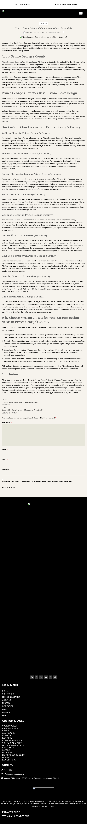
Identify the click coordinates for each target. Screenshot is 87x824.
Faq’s (4, 715)
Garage (6, 750)
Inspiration (7, 706)
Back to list (6, 405)
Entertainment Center (13, 745)
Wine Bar (6, 735)
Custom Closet (9, 726)
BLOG (4, 709)
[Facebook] (32, 677)
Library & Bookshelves (13, 755)
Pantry (5, 757)
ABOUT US (6, 700)
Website (5, 469)
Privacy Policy (11, 812)
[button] (81, 13)
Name (5, 450)
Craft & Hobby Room (12, 740)
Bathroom (7, 738)
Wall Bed (6, 731)
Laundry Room (9, 760)
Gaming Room (9, 733)
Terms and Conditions (15, 816)
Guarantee (7, 712)
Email (5, 459)
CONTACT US (8, 694)
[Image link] (43, 588)
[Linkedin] (50, 677)
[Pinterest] (55, 677)
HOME (4, 691)
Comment (7, 423)
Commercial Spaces (12, 743)
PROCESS (6, 703)
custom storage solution (64, 388)
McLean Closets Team (35, 32)
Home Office (8, 748)
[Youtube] (46, 677)
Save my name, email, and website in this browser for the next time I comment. (37, 482)
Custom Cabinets (10, 728)
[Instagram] (36, 677)
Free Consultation (11, 697)
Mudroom (7, 752)
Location (43, 24)
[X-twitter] (41, 677)
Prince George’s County (11, 62)
